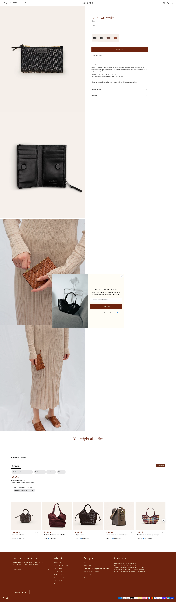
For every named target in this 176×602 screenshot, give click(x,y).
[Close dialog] (121, 276)
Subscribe (106, 306)
